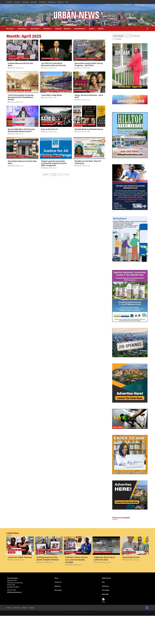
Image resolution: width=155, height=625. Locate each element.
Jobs (66, 2)
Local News (21, 90)
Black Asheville (13, 124)
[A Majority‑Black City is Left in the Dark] (106, 546)
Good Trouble (21, 56)
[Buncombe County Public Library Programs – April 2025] (89, 50)
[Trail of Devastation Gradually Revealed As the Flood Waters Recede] (22, 82)
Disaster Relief (12, 156)
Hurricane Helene (55, 90)
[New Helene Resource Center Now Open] (22, 148)
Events (91, 29)
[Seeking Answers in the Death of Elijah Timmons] (49, 546)
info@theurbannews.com (14, 592)
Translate (118, 39)
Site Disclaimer (16, 607)
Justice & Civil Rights (14, 58)
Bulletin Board (106, 578)
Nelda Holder (12, 68)
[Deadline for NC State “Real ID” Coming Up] (89, 148)
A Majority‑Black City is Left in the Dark (104, 558)
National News (25, 58)
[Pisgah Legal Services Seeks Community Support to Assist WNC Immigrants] (56, 148)
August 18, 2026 (135, 560)
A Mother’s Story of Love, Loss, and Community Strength (76, 560)
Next (67, 174)
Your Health (42, 2)
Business (67, 29)
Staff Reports (45, 68)
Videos (85, 552)
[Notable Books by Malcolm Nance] (89, 116)
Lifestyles (58, 29)
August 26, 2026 (20, 560)
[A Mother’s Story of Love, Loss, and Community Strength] (77, 546)
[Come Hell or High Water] (56, 82)
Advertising (25, 2)
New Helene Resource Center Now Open (22, 162)
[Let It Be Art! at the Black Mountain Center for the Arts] (56, 50)
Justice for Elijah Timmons (20, 557)
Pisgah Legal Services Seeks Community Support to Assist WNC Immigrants (54, 163)
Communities (12, 56)
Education (47, 29)
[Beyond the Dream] (135, 546)
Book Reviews (52, 2)
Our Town (9, 29)
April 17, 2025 (20, 68)
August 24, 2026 (106, 562)
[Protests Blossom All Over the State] (22, 50)
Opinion (101, 29)
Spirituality (34, 2)
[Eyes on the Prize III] (56, 116)
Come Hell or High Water (51, 95)
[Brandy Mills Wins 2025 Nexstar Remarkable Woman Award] (22, 116)
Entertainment (79, 29)
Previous (45, 174)
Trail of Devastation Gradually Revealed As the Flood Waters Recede (21, 97)
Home (56, 578)
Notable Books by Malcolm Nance (89, 129)
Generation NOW (92, 90)
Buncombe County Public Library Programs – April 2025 (89, 64)
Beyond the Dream (131, 557)
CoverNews (81, 613)
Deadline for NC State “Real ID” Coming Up (88, 162)
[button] (147, 28)
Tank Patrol (105, 586)
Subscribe (17, 2)
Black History (58, 122)
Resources (60, 2)
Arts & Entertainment (47, 58)
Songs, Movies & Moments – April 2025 (89, 96)
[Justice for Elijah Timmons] (20, 546)
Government (34, 29)
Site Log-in (24, 607)
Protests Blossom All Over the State (20, 64)
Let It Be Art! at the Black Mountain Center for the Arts (53, 64)
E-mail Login (31, 607)
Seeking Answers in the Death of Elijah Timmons (48, 558)
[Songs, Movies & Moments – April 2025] (89, 82)
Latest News (22, 29)
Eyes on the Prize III (49, 129)
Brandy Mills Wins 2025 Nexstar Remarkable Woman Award (21, 130)
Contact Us (9, 2)
